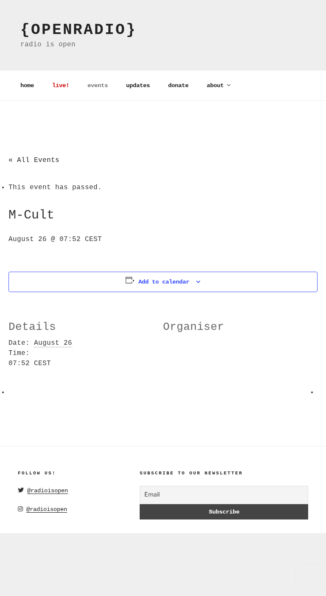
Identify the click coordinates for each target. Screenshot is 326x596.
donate (178, 85)
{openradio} (78, 30)
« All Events (33, 160)
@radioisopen (47, 490)
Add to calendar (163, 281)
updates (138, 85)
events (97, 85)
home (27, 85)
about (215, 85)
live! (60, 85)
